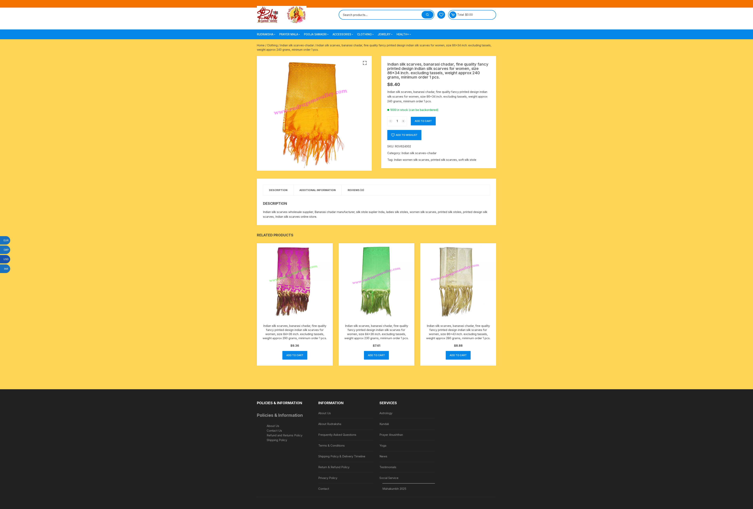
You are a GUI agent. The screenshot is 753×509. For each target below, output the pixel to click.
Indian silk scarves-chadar (297, 45)
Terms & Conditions (331, 445)
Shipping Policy (277, 440)
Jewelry (384, 34)
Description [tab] (278, 190)
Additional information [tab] (317, 190)
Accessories (342, 34)
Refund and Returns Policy (284, 435)
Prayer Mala (288, 34)
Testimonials (387, 467)
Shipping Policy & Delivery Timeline (341, 456)
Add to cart (423, 121)
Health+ (403, 34)
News (383, 456)
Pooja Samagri (315, 34)
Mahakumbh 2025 (394, 489)
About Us (273, 426)
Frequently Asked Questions (337, 435)
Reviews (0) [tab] (356, 190)
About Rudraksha (329, 424)
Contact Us (274, 430)
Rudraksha (265, 34)
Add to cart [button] (294, 355)
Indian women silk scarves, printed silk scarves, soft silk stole (435, 160)
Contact (323, 489)
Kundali (384, 424)
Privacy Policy (327, 478)
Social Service (388, 478)
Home (261, 45)
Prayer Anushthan (391, 435)
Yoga (382, 445)
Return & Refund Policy (333, 467)
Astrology (385, 413)
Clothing (364, 34)
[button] (365, 63)
